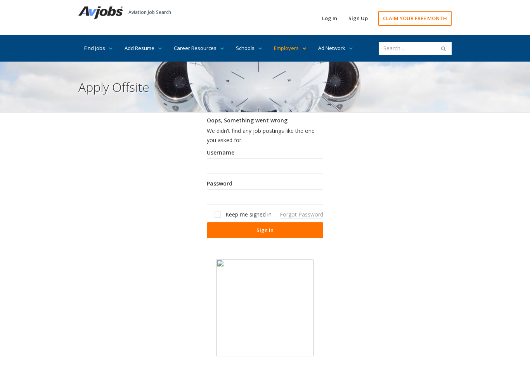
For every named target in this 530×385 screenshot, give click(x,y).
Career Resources (195, 48)
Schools (245, 48)
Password (219, 183)
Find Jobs (94, 48)
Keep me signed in (248, 214)
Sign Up (358, 18)
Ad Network (331, 48)
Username (220, 152)
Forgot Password (301, 214)
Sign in (265, 230)
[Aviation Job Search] (100, 12)
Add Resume (139, 48)
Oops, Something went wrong (247, 120)
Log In (329, 18)
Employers (286, 48)
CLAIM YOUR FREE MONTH (415, 18)
